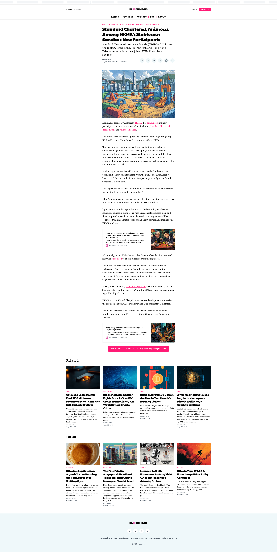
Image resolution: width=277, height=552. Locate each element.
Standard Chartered (135, 24)
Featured (127, 17)
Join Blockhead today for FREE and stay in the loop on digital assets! (138, 349)
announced (152, 123)
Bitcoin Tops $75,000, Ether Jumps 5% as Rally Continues (192, 474)
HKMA (122, 24)
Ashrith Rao (71, 498)
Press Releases (139, 538)
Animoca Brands (152, 24)
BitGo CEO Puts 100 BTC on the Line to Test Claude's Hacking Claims (157, 398)
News (104, 24)
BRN (152, 17)
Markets (69, 467)
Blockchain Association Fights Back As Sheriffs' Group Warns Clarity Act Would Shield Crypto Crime (118, 401)
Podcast (142, 17)
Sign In (194, 9)
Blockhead (106, 59)
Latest (115, 17)
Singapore (107, 467)
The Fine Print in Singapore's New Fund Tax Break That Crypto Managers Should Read (118, 476)
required (117, 259)
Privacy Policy (169, 538)
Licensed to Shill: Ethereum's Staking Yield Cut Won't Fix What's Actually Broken (156, 476)
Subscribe (205, 9)
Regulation (108, 391)
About (162, 17)
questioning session (136, 286)
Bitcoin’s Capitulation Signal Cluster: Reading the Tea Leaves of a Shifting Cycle (81, 476)
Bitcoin (180, 467)
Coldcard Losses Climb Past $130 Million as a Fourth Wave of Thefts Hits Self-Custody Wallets (83, 400)
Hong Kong (113, 24)
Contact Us (154, 538)
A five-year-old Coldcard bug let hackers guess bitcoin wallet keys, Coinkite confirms (193, 400)
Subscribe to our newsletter (114, 538)
